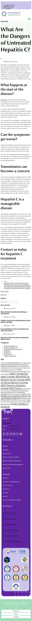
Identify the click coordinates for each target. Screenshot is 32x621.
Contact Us (6, 489)
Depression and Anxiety (20, 364)
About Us (5, 478)
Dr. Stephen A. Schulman (8, 369)
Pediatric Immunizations (10, 396)
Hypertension (26, 388)
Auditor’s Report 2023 (9, 524)
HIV (8, 374)
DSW (16, 369)
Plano (11, 288)
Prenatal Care (26, 398)
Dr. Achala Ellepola (22, 366)
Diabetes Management (8, 366)
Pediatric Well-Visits (13, 398)
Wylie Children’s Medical (23, 288)
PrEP (2, 400)
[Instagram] (11, 434)
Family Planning (15, 371)
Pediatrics (7, 354)
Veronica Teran (22, 401)
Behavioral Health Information (12, 461)
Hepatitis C (4, 100)
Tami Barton (15, 401)
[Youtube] (21, 434)
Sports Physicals (26, 400)
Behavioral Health (9, 346)
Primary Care (7, 453)
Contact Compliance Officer (12, 500)
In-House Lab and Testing (6, 390)
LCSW (15, 392)
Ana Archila (4, 363)
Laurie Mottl (10, 392)
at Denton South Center (16, 285)
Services (5, 496)
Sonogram (20, 399)
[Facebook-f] (7, 434)
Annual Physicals (13, 363)
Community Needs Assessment (12, 541)
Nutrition (6, 352)
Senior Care (6, 468)
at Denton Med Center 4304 (14, 375)
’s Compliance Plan (10, 536)
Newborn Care (26, 394)
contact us (5, 266)
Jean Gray (4, 392)
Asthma (21, 362)
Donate (8, 8)
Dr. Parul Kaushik (25, 368)
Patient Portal (10, 7)
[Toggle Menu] (29, 19)
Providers (5, 492)
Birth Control (27, 363)
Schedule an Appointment (11, 481)
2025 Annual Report (9, 513)
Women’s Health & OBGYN (11, 457)
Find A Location (7, 485)
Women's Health (9, 356)
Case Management (7, 364)
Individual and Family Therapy (20, 390)
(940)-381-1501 (10, 5)
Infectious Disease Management (13, 464)
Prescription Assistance (10, 400)
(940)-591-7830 (14, 429)
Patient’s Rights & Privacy (10, 530)
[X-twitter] (4, 434)
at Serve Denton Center (17, 285)
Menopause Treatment (15, 394)
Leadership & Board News (12, 349)
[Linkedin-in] (14, 434)
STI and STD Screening (6, 401)
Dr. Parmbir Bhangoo (16, 368)
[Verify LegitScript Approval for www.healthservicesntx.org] (7, 562)
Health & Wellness (9, 347)
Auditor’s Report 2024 (9, 519)
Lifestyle (6, 351)
